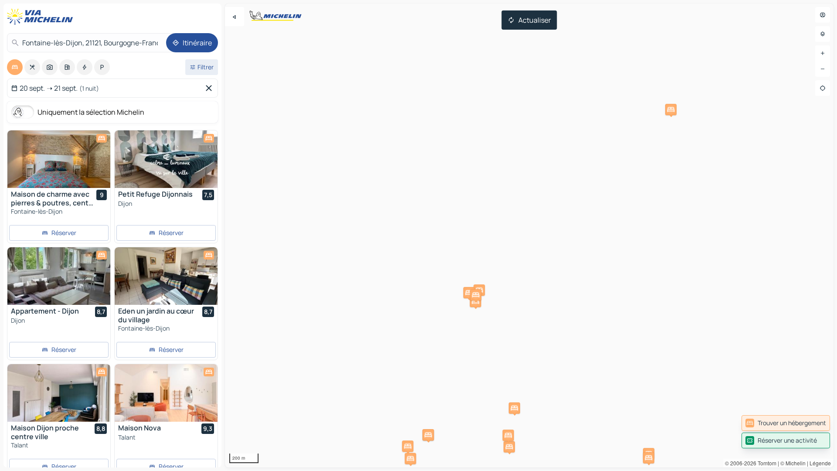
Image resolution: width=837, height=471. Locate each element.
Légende (820, 463)
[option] (15, 67)
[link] (786, 423)
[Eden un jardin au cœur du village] (166, 276)
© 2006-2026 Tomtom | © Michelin (765, 463)
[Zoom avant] (822, 53)
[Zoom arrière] (822, 69)
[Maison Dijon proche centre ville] (58, 393)
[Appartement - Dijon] (58, 276)
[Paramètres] (822, 34)
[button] (428, 434)
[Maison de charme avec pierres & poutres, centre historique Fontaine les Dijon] (58, 159)
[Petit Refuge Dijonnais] (166, 159)
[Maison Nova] (166, 393)
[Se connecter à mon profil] (822, 15)
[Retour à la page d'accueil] (42, 16)
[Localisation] (822, 88)
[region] (529, 235)
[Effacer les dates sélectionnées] (211, 88)
